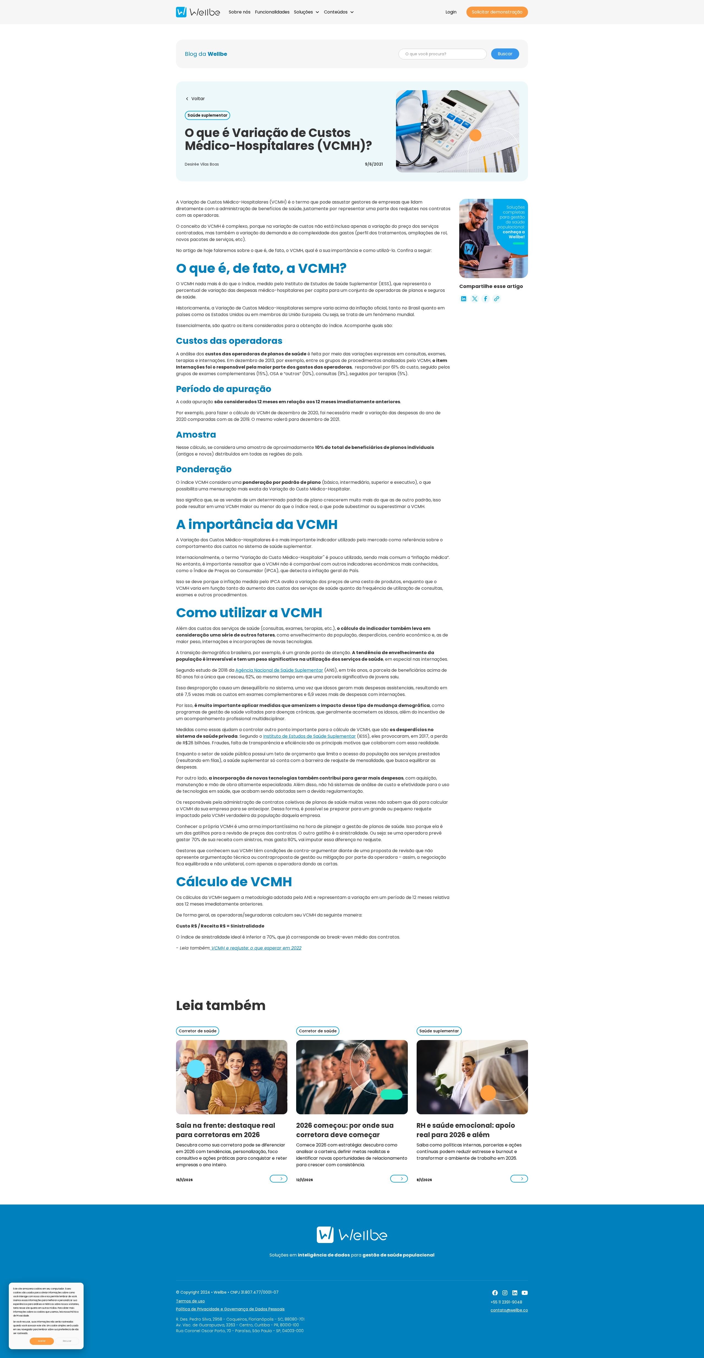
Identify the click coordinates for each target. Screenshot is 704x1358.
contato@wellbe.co (509, 1310)
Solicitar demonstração (497, 12)
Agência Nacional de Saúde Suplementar (279, 670)
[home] (198, 12)
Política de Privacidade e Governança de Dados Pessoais (230, 1309)
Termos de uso (190, 1301)
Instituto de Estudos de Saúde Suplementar (309, 736)
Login (451, 12)
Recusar (67, 1341)
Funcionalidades (272, 12)
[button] (307, 12)
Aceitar (42, 1341)
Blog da (206, 54)
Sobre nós (240, 12)
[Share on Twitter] (474, 298)
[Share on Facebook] (485, 298)
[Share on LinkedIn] (463, 298)
